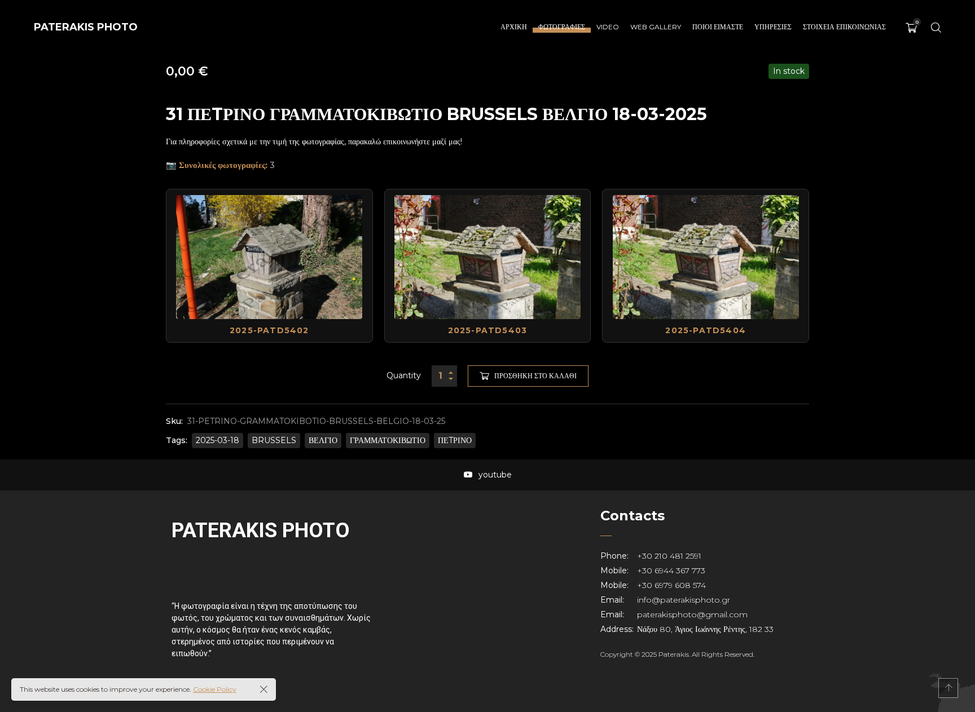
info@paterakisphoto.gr (683, 600)
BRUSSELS (274, 440)
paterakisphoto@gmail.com (692, 614)
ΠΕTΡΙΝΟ (455, 440)
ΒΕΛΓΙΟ (323, 440)
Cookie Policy (214, 689)
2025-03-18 (217, 440)
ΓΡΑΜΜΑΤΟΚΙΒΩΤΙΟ (387, 440)
